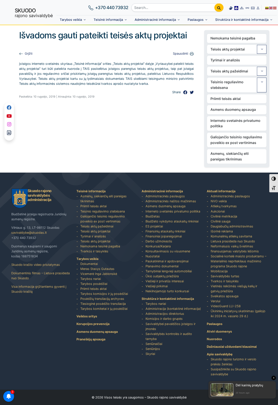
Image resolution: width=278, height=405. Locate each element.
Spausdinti (180, 53)
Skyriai (150, 354)
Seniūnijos (153, 349)
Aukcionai (218, 211)
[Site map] (241, 7)
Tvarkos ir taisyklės (94, 251)
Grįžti (28, 53)
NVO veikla (219, 201)
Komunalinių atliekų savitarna (231, 236)
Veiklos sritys (86, 316)
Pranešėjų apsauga (90, 339)
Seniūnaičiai (154, 344)
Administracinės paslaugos (165, 196)
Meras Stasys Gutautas (97, 269)
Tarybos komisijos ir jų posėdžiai (104, 294)
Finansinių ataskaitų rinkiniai (165, 231)
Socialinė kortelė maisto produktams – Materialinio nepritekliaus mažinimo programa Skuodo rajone (238, 261)
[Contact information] (253, 7)
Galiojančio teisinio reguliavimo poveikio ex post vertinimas (236, 140)
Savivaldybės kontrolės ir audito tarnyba (169, 336)
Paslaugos (196, 20)
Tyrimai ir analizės (225, 60)
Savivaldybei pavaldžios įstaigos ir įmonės (170, 326)
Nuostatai (153, 256)
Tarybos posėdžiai (93, 284)
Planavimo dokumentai (162, 266)
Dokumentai (89, 264)
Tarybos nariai (90, 279)
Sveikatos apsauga (224, 296)
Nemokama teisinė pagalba (232, 38)
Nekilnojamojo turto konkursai (167, 291)
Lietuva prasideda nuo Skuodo (233, 241)
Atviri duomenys (219, 331)
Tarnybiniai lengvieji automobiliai (169, 271)
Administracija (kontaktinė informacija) (173, 308)
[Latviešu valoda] (275, 7)
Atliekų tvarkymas (224, 206)
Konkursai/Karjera (158, 246)
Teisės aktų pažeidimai (229, 71)
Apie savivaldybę (220, 354)
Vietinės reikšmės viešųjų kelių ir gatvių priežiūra (234, 288)
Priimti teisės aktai (225, 98)
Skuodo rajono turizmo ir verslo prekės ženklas (233, 361)
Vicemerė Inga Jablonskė (98, 274)
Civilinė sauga (220, 221)
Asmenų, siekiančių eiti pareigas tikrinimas (229, 156)
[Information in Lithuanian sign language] (231, 7)
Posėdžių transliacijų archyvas (102, 298)
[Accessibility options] (247, 7)
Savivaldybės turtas (225, 276)
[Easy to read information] (236, 7)
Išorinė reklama (222, 231)
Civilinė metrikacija (224, 216)
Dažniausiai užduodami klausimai (232, 346)
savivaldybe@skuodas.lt (29, 232)
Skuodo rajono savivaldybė (167, 397)
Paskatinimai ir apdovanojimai (167, 261)
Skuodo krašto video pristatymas (35, 264)
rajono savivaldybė (34, 12)
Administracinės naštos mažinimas (171, 201)
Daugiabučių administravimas (232, 226)
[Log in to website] (258, 7)
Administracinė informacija (155, 20)
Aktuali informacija (221, 191)
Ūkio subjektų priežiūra (162, 276)
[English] (271, 7)
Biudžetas (153, 216)
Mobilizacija (219, 271)
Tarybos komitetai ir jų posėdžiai (103, 308)
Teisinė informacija (108, 20)
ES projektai (154, 226)
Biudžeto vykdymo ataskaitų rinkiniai (172, 221)
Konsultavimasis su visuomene (168, 251)
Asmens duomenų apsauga (233, 109)
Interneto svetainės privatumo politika (235, 123)
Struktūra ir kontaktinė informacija (241, 20)
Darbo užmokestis (159, 241)
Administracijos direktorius (165, 313)
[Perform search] (218, 7)
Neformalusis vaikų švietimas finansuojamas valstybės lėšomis (235, 248)
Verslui (215, 301)
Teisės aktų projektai (227, 49)
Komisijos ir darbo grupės (164, 318)
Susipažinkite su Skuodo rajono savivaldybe (233, 371)
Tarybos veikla (71, 20)
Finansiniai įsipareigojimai (164, 236)
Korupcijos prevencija (92, 324)
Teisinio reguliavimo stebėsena (226, 85)
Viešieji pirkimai (157, 286)
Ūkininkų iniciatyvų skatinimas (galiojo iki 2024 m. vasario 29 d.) (238, 313)
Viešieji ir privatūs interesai (165, 281)
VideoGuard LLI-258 (226, 306)
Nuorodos (214, 339)
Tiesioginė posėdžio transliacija (103, 303)
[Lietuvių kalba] (267, 7)
